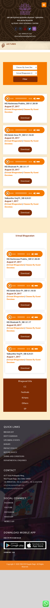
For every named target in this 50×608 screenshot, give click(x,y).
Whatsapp (8, 517)
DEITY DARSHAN (10, 436)
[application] (25, 98)
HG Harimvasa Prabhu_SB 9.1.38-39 (21, 103)
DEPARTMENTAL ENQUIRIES (15, 460)
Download (25, 117)
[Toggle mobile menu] (44, 5)
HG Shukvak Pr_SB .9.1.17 (17, 166)
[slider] (40, 99)
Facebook (8, 503)
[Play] (7, 98)
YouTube (8, 507)
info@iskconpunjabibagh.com (14, 485)
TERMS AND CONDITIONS (14, 456)
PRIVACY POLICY (10, 448)
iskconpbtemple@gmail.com (25, 36)
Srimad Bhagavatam (13, 109)
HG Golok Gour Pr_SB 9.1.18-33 (19, 135)
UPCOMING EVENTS (12, 440)
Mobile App (9, 521)
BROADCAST (9, 432)
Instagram (9, 512)
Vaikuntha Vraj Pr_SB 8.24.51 (18, 198)
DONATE (7, 444)
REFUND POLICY (10, 452)
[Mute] (34, 98)
